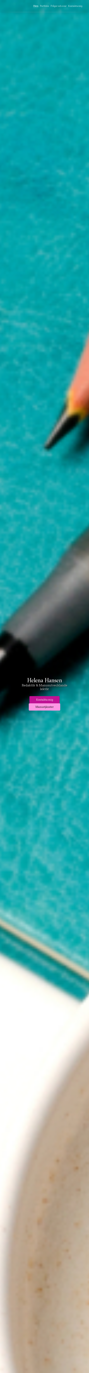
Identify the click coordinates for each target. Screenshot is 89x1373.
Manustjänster (44, 706)
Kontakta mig (44, 699)
